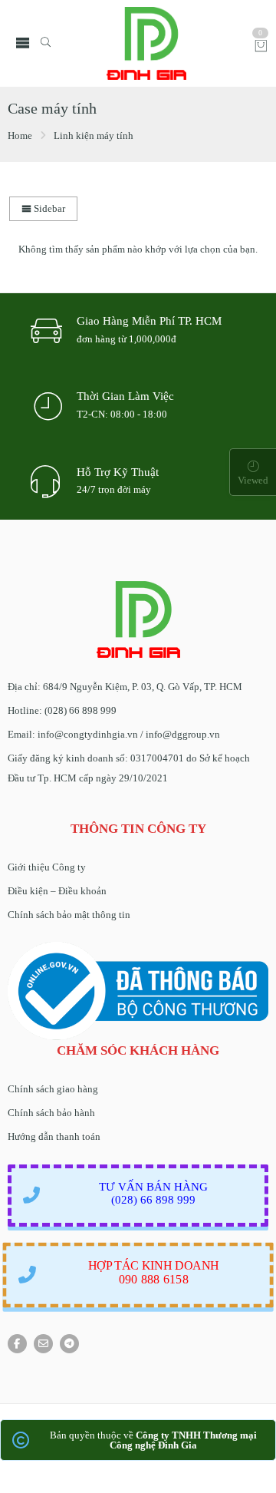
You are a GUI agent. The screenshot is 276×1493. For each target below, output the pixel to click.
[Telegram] (69, 1343)
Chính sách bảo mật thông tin (69, 914)
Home (20, 135)
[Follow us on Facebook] (17, 1343)
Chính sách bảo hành (51, 1112)
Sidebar (48, 208)
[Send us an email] (43, 1343)
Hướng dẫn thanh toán (54, 1136)
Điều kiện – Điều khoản (57, 891)
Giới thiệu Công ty (47, 867)
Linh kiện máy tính (93, 135)
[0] (261, 47)
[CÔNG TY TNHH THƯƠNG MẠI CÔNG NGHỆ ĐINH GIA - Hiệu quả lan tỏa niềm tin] (146, 43)
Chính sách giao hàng (53, 1089)
